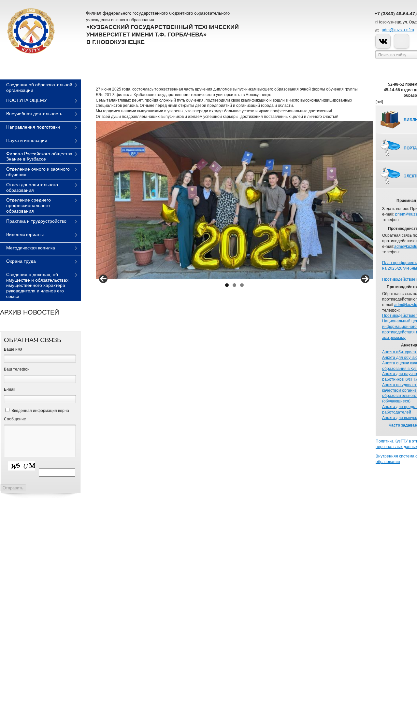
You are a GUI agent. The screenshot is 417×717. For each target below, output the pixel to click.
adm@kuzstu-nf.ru (398, 30)
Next (365, 278)
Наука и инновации (26, 140)
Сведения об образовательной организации (39, 87)
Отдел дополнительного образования (32, 187)
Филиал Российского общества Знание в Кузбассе (39, 156)
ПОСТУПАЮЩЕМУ (26, 100)
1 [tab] (227, 285)
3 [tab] (242, 285)
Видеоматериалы (25, 234)
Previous (103, 278)
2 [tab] (234, 285)
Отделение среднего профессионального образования (28, 205)
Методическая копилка (30, 247)
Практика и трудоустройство (36, 221)
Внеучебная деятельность (34, 113)
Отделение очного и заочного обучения (38, 171)
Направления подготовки (33, 127)
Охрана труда (21, 261)
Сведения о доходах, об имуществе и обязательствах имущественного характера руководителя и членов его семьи (37, 285)
